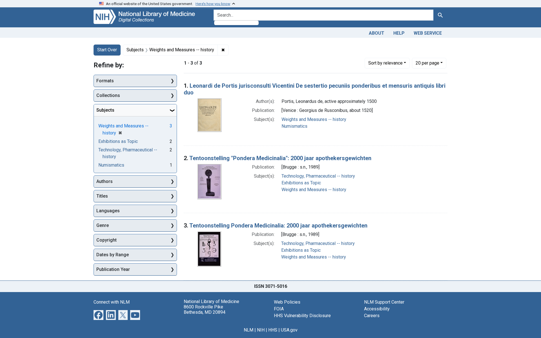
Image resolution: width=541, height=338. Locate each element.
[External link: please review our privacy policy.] (98, 314)
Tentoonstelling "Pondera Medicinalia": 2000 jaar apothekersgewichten (280, 158)
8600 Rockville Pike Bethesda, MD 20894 (204, 309)
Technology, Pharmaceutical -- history (318, 176)
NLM (248, 330)
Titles (102, 196)
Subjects (105, 110)
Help (399, 33)
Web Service (428, 33)
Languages (108, 210)
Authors (104, 181)
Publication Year (113, 269)
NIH (261, 330)
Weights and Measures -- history (313, 119)
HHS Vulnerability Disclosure (302, 315)
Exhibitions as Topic (301, 182)
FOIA (279, 309)
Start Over (107, 49)
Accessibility (377, 309)
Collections (108, 95)
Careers (372, 315)
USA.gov (289, 330)
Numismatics (294, 126)
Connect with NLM (112, 302)
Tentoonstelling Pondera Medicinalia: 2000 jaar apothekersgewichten (278, 225)
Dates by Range (112, 254)
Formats (105, 80)
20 (427, 63)
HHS (272, 330)
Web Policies (287, 302)
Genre (102, 225)
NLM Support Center (384, 302)
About (376, 33)
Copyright (106, 240)
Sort (385, 63)
